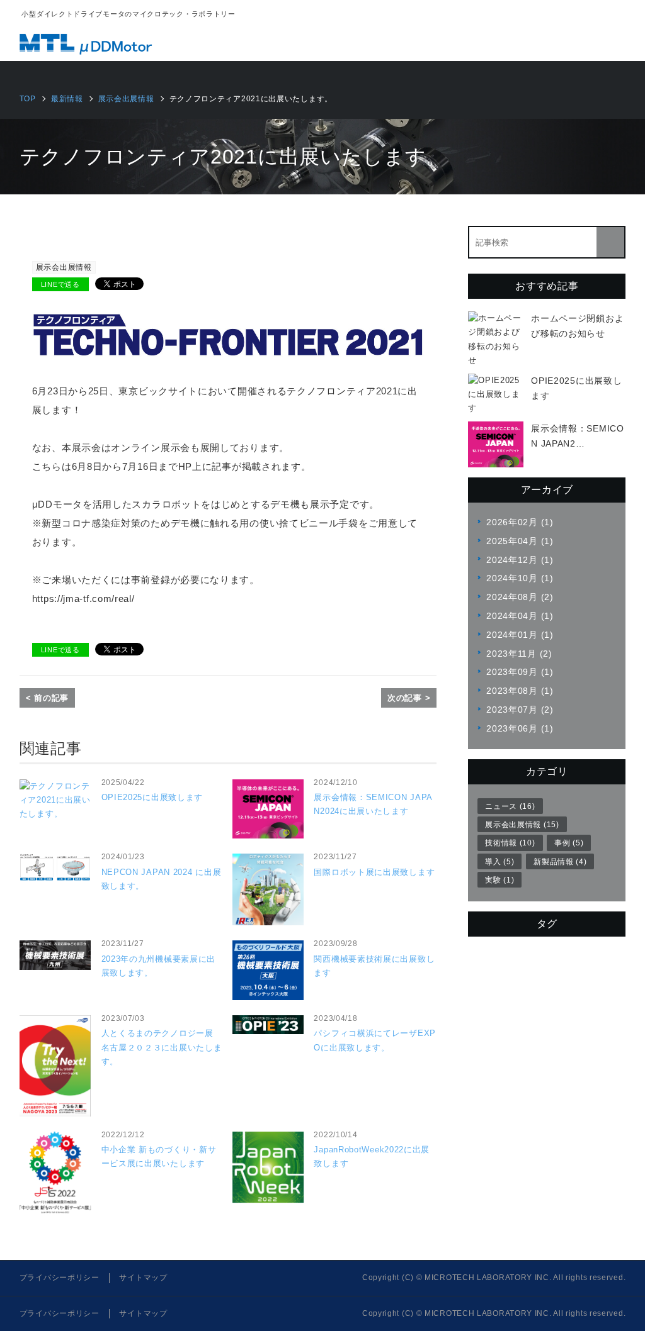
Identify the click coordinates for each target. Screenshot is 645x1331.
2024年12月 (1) (519, 560)
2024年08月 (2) (519, 597)
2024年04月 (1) (519, 616)
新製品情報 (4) (560, 861)
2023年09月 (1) (519, 672)
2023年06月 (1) (519, 728)
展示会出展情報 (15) (522, 824)
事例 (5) (568, 842)
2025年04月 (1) (519, 541)
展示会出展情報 (64, 267)
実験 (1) (499, 880)
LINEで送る (60, 284)
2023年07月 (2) (519, 709)
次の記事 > (408, 698)
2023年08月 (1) (519, 691)
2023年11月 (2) (519, 654)
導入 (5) (499, 861)
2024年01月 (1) (519, 635)
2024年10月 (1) (519, 578)
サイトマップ (143, 1277)
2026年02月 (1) (519, 522)
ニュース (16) (510, 806)
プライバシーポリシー (60, 1277)
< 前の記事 (47, 698)
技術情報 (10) (510, 842)
